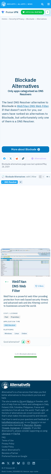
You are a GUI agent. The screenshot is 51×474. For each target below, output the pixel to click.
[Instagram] (28, 463)
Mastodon (28, 425)
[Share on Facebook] (4, 158)
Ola (21, 401)
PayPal (16, 433)
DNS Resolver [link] (10, 182)
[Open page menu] (48, 4)
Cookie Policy (8, 446)
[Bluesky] (18, 463)
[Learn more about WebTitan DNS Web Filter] (7, 282)
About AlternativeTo (11, 449)
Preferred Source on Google (14, 456)
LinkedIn (27, 428)
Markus (30, 401)
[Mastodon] (13, 463)
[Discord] (3, 463)
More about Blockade (23, 149)
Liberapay (6, 433)
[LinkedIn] (33, 463)
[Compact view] (43, 176)
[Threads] (23, 463)
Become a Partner (10, 453)
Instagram (15, 428)
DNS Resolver (10, 325)
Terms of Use (8, 440)
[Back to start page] (3, 4)
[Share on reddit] (16, 158)
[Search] (42, 4)
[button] (39, 286)
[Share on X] (10, 158)
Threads (5, 428)
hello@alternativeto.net (13, 422)
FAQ (4, 437)
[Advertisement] (25, 47)
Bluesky (37, 425)
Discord (34, 422)
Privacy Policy (8, 443)
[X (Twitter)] (8, 463)
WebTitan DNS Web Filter (32, 106)
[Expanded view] (40, 176)
